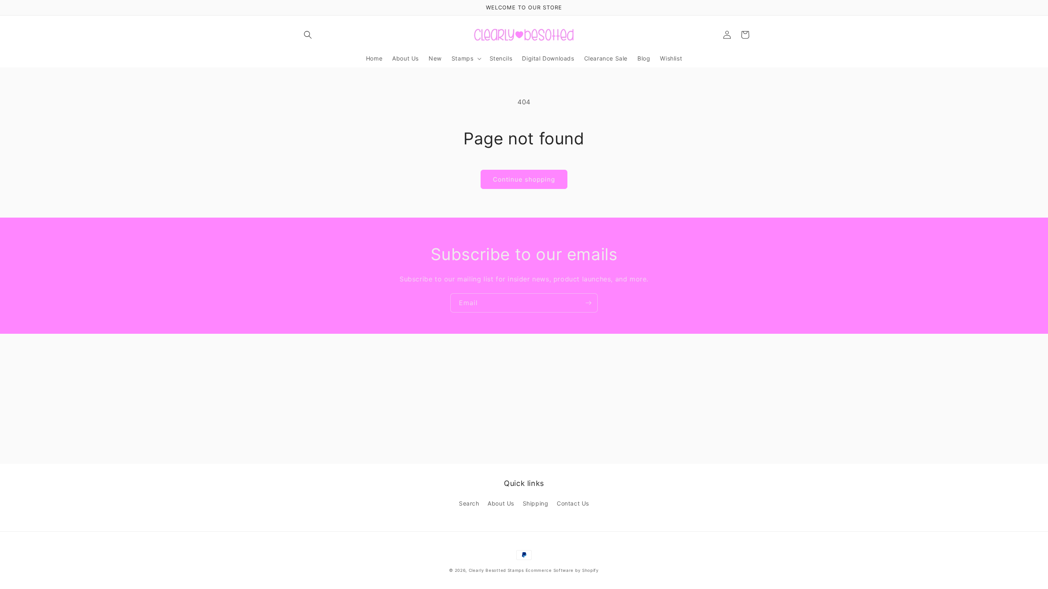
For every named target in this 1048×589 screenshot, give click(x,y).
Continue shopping (524, 179)
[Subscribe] (588, 302)
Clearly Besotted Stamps (496, 570)
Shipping (536, 503)
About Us (501, 503)
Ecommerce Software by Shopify (562, 570)
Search (469, 503)
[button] (308, 35)
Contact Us (573, 503)
